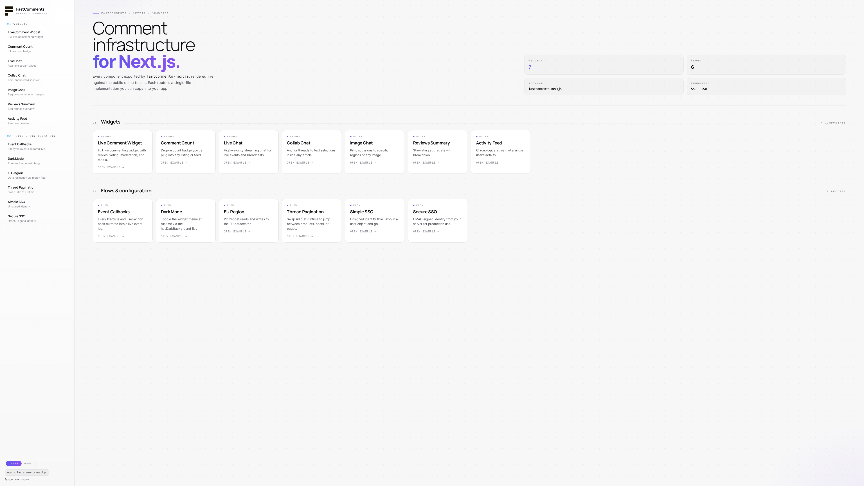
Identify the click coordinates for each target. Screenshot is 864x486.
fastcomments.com (17, 479)
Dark (28, 463)
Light (14, 463)
